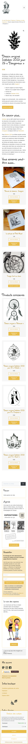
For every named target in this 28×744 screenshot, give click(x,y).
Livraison (4, 693)
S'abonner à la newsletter (9, 676)
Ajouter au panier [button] (14, 201)
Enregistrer (14, 738)
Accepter (14, 731)
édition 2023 (8, 134)
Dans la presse (6, 677)
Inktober (4, 119)
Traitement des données (17, 742)
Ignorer (14, 735)
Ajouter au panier (7, 107)
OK (23, 483)
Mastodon (21, 130)
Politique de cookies (9, 742)
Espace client (5, 695)
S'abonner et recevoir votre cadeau (14, 582)
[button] (23, 31)
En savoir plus (14, 545)
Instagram (4, 130)
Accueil (3, 20)
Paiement (4, 690)
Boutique (8, 20)
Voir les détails (14, 197)
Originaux (13, 20)
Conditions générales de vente (10, 688)
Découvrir (14, 644)
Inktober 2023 (15, 93)
